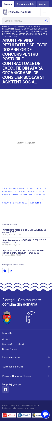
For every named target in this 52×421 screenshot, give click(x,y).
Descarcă (35, 202)
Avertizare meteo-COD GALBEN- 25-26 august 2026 (24, 241)
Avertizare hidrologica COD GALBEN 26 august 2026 (24, 231)
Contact (6, 339)
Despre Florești (9, 349)
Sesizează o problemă (13, 344)
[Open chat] (45, 414)
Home (5, 26)
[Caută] (46, 21)
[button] (44, 12)
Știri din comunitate (17, 26)
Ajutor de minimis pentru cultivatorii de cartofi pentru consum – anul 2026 (23, 251)
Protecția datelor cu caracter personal (18, 408)
